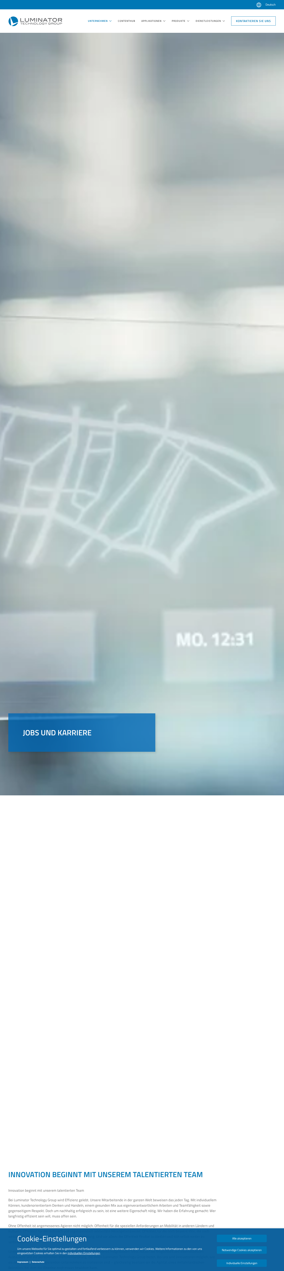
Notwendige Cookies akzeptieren (242, 1250)
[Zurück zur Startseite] (35, 21)
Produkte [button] (178, 21)
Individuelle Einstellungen (241, 1263)
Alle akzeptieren (242, 1238)
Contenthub (126, 21)
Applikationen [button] (151, 21)
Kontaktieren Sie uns (253, 21)
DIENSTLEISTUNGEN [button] (208, 21)
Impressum (22, 1262)
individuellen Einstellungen (84, 1253)
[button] (258, 4)
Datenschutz (38, 1262)
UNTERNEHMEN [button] (98, 21)
